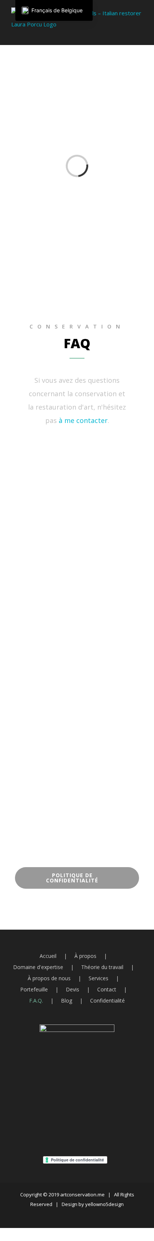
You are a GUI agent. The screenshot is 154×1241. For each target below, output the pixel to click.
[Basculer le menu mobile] (140, 34)
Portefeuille (34, 989)
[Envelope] (43, 450)
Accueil (48, 955)
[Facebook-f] (88, 450)
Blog (66, 1000)
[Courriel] (70, 1122)
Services (98, 978)
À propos (85, 955)
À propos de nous (49, 978)
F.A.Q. (36, 1000)
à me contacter (83, 420)
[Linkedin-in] (110, 450)
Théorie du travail (102, 967)
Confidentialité (107, 1000)
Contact (106, 989)
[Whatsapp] (66, 450)
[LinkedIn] (96, 1122)
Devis (72, 989)
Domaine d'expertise (38, 967)
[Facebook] (58, 1122)
